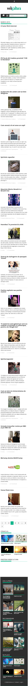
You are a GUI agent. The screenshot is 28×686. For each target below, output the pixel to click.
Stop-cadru (4, 51)
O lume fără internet (9, 26)
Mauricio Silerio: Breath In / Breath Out (11, 190)
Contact (17, 682)
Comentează (13, 51)
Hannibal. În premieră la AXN (12, 224)
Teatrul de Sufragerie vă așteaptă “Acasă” (13, 257)
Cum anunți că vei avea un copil (13, 125)
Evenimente (4, 85)
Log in (21, 682)
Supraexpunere (14, 149)
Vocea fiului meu (7, 490)
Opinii (3, 352)
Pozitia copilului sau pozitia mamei (11, 291)
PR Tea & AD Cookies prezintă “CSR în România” (14, 59)
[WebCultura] (3, 15)
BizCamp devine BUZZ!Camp (11, 458)
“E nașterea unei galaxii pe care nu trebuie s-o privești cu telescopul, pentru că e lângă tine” (14, 325)
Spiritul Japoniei (7, 359)
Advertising (4, 384)
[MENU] (7, 16)
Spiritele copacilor (8, 157)
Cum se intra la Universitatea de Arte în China (13, 392)
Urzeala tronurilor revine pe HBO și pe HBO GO (13, 427)
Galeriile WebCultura (6, 119)
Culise (3, 250)
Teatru (3, 284)
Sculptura (13, 119)
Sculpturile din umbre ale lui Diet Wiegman (13, 92)
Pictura (12, 218)
